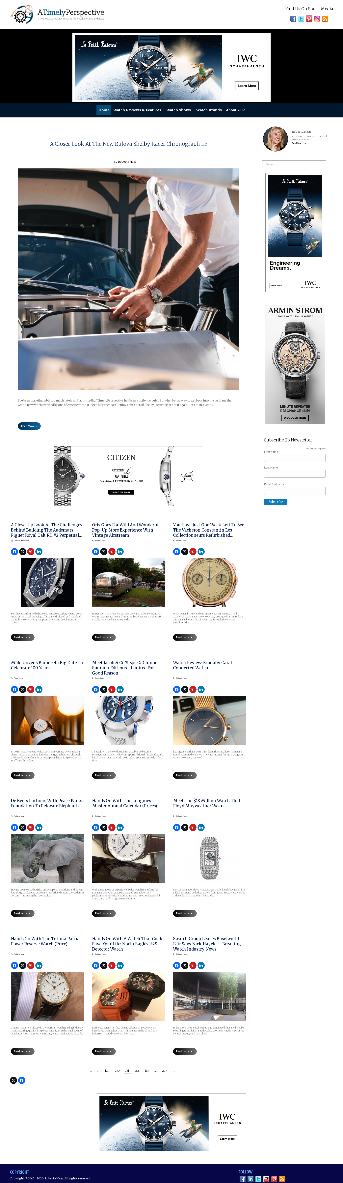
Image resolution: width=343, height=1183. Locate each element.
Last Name (271, 467)
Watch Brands (209, 110)
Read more (20, 637)
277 (164, 1070)
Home (103, 110)
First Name (271, 451)
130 (117, 1070)
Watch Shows (178, 110)
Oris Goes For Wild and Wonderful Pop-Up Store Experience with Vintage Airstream (126, 530)
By (20, 540)
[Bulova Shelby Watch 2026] (128, 279)
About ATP (235, 110)
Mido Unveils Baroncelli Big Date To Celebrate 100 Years (47, 665)
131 (127, 1070)
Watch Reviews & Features (137, 110)
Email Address (274, 484)
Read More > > (299, 143)
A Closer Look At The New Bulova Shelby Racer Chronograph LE (128, 144)
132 (137, 1070)
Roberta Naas (127, 161)
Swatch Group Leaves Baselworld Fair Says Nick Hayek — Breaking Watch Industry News (207, 944)
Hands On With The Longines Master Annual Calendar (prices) (124, 803)
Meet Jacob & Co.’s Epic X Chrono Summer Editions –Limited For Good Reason (124, 668)
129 (107, 1070)
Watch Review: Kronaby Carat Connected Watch (202, 665)
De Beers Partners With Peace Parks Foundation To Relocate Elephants (46, 803)
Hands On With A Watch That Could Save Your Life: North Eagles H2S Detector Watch (128, 944)
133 (147, 1070)
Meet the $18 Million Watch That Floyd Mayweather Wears (207, 803)
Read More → (29, 426)
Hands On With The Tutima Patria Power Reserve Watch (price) (45, 941)
